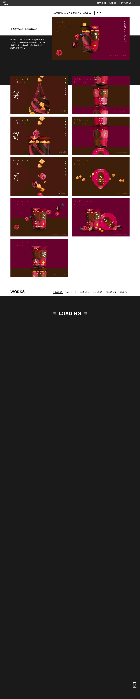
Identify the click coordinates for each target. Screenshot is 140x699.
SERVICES (101, 3)
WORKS (112, 3)
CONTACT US (125, 3)
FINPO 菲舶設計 (5, 3)
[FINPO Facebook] (136, 3)
